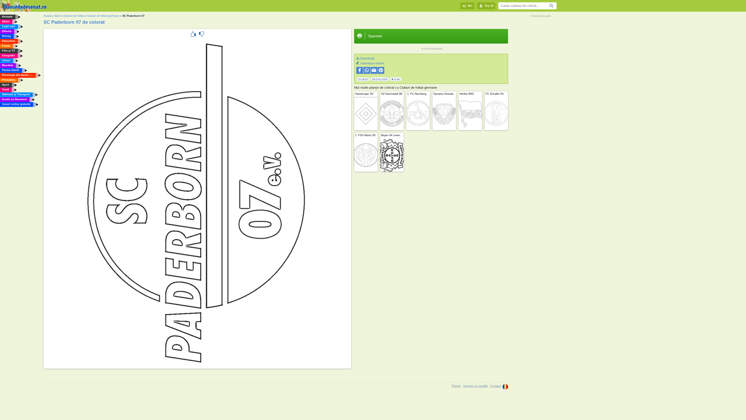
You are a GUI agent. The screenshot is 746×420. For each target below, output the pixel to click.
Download (367, 58)
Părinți (456, 386)
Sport (57, 15)
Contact (495, 386)
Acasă (47, 15)
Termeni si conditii (475, 386)
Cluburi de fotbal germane (103, 15)
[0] (201, 34)
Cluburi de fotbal (74, 15)
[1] (193, 34)
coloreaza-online (372, 63)
